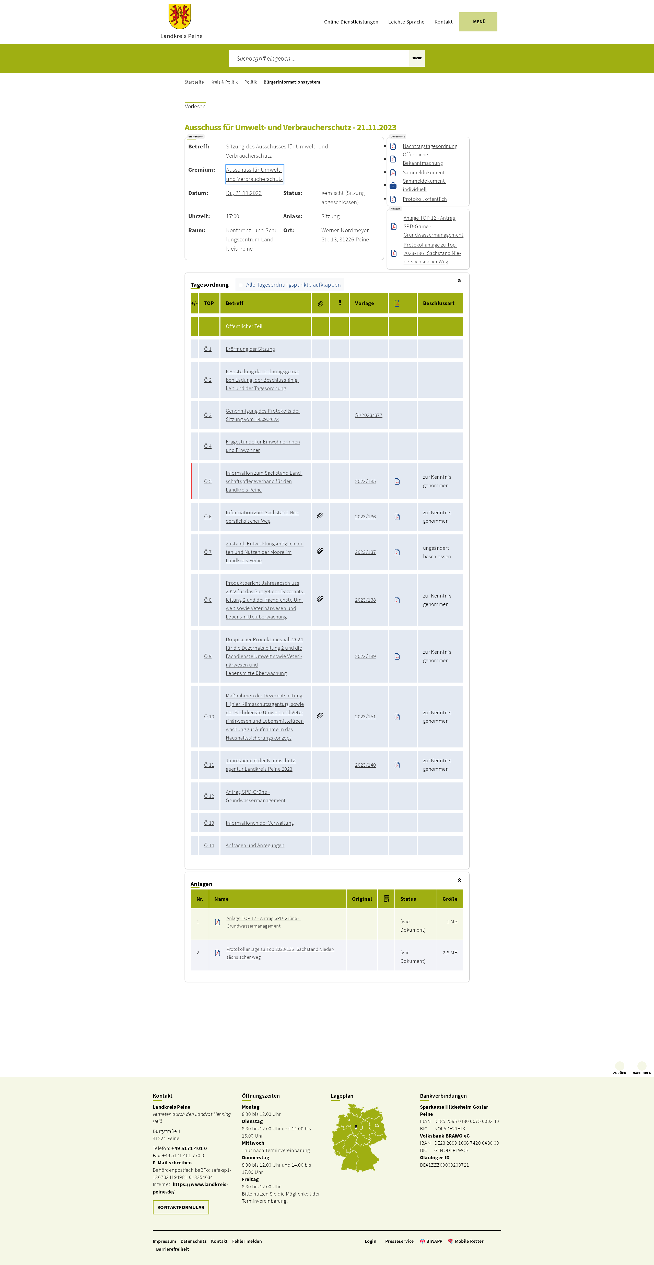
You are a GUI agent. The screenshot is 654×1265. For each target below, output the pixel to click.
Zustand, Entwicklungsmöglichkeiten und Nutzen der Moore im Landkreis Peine (264, 552)
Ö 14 (209, 845)
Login (370, 1241)
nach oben (642, 1073)
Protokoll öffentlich (425, 199)
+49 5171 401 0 (189, 1148)
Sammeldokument (424, 172)
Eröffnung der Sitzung (250, 349)
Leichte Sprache (406, 21)
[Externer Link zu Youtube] (498, 1241)
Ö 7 (208, 552)
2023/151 (365, 716)
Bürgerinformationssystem (292, 82)
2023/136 (365, 516)
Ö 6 (208, 516)
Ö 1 (208, 349)
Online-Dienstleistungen (351, 21)
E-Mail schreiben (172, 1162)
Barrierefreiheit (172, 1249)
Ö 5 (208, 481)
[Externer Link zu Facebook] (486, 1241)
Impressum (164, 1241)
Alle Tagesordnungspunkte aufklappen (293, 284)
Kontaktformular (181, 1207)
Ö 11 (209, 765)
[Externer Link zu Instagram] (492, 1241)
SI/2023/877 (368, 415)
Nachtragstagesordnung (430, 146)
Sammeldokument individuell (424, 185)
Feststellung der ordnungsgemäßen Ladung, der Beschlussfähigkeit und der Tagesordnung (262, 380)
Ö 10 (209, 716)
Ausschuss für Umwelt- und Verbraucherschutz (254, 174)
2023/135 (365, 481)
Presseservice (399, 1241)
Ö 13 (209, 822)
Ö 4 (208, 446)
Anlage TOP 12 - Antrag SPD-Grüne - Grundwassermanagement (433, 226)
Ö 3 (208, 415)
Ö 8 (208, 599)
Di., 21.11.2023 (244, 192)
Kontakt (444, 21)
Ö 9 (208, 656)
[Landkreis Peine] (193, 1159)
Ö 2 (208, 380)
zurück (619, 1073)
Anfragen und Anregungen (255, 845)
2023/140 (365, 765)
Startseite (194, 82)
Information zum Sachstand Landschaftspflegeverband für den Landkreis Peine (264, 481)
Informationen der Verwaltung (260, 822)
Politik (250, 82)
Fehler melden (247, 1241)
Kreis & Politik (224, 82)
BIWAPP (434, 1241)
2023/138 (365, 599)
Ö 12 (209, 796)
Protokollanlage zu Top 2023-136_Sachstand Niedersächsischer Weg (432, 253)
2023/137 (365, 552)
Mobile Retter (469, 1241)
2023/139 (365, 656)
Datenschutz (194, 1241)
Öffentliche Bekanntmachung (423, 158)
